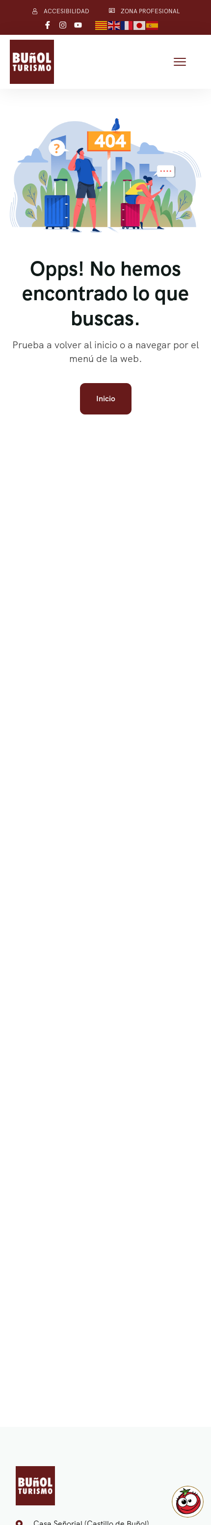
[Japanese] (139, 25)
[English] (114, 25)
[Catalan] (101, 25)
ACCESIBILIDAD (66, 11)
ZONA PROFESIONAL (150, 11)
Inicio (105, 398)
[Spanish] (152, 25)
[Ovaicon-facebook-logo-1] (47, 25)
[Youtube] (78, 25)
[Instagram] (62, 25)
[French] (127, 25)
